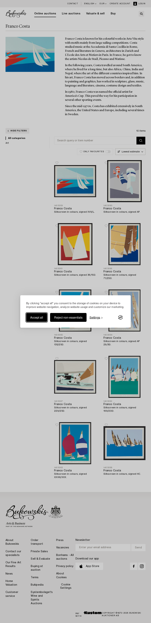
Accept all (36, 317)
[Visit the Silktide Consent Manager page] (120, 317)
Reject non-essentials (68, 317)
